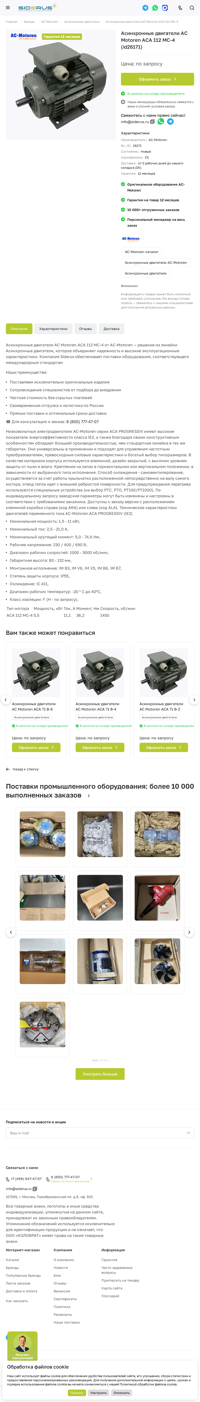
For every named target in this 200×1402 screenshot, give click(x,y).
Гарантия (109, 1260)
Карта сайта (111, 1288)
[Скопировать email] (152, 121)
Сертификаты (65, 1299)
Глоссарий (110, 1296)
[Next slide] (189, 932)
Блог (57, 1275)
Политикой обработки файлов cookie (148, 1384)
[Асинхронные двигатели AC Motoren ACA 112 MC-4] (61, 85)
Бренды (12, 1267)
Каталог (12, 1260)
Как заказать (17, 1301)
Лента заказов (18, 1283)
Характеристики (53, 329)
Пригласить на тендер (120, 1280)
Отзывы (85, 329)
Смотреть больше (100, 1074)
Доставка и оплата (21, 1291)
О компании (64, 1260)
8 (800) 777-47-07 (82, 421)
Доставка (112, 329)
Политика (62, 1307)
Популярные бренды (23, 1275)
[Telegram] (145, 8)
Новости (61, 1267)
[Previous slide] (11, 932)
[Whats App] (155, 8)
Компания (63, 1250)
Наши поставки (67, 1322)
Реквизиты (63, 1314)
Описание (19, 329)
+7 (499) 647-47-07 (26, 1179)
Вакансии (62, 1291)
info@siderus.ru (135, 121)
